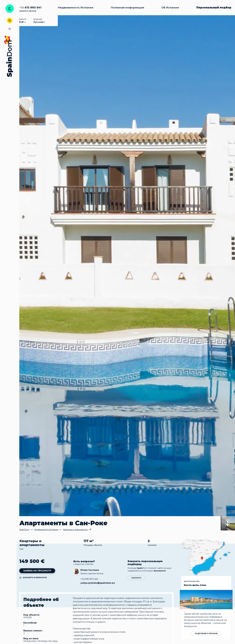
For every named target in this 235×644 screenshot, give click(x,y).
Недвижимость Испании (75, 7)
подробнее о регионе (206, 633)
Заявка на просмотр (37, 570)
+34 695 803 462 (89, 579)
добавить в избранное (35, 577)
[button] (228, 523)
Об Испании (170, 7)
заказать (136, 578)
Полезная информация (127, 7)
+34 (30, 7)
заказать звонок (27, 11)
